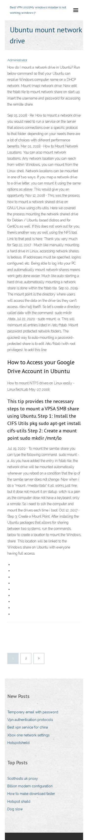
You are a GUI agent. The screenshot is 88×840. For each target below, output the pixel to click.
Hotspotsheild (18, 743)
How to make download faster (31, 794)
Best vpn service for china (27, 727)
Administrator (17, 60)
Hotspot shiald (18, 801)
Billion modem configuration (30, 786)
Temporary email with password (32, 712)
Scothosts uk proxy (22, 778)
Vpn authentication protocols (30, 720)
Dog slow (15, 809)
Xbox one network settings (28, 735)
